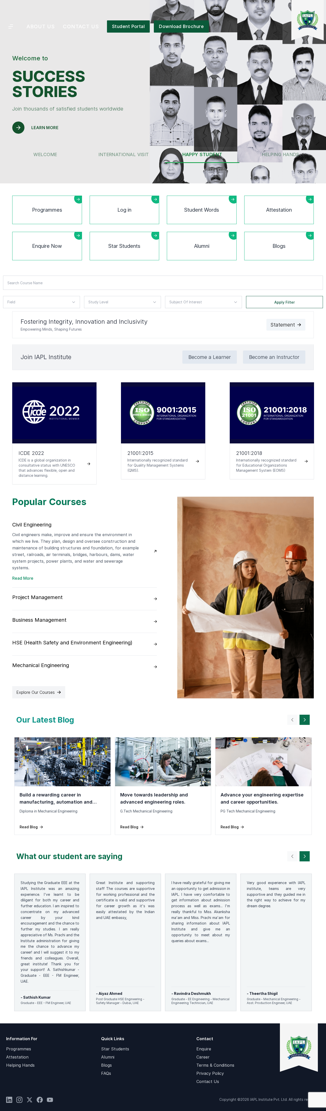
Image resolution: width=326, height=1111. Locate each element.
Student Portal (128, 26)
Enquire (203, 1048)
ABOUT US (40, 26)
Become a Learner (209, 357)
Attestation (17, 1057)
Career (203, 1057)
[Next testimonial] (305, 720)
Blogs (106, 1065)
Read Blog (29, 827)
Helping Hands (20, 1065)
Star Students (115, 1048)
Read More (22, 578)
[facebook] (40, 1100)
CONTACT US (81, 26)
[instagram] (19, 1100)
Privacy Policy (210, 1073)
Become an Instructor (274, 357)
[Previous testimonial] (292, 720)
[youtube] (50, 1100)
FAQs (106, 1073)
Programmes (18, 1048)
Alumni (107, 1057)
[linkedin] (9, 1100)
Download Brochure (181, 26)
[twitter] (29, 1100)
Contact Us (207, 1081)
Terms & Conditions (215, 1065)
